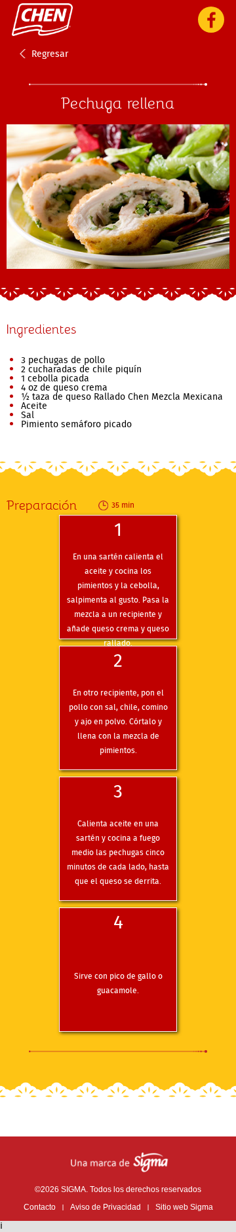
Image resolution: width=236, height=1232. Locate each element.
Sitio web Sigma (184, 1207)
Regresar (49, 53)
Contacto (40, 1207)
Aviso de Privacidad (105, 1207)
